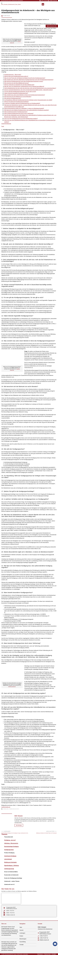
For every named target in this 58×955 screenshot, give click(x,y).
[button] (43, 4)
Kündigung (6, 809)
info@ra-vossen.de (12, 686)
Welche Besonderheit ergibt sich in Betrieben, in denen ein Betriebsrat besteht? (24, 108)
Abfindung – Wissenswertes (11, 843)
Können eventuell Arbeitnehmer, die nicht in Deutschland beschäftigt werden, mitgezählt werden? (28, 89)
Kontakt (21, 944)
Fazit (2, 126)
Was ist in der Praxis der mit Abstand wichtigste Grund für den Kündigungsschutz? (24, 78)
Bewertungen (23, 938)
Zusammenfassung (6, 123)
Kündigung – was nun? (10, 840)
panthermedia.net (5, 807)
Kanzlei (21, 930)
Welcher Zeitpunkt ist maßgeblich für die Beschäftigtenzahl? (19, 84)
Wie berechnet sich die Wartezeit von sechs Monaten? (17, 96)
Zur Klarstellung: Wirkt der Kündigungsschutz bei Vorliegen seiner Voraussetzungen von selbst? (28, 100)
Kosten (21, 936)
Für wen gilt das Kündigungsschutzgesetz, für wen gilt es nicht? (20, 91)
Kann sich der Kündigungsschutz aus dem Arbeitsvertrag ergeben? (21, 118)
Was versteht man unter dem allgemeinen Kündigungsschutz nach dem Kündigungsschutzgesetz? (28, 79)
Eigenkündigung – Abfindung (11, 865)
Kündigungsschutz (9, 849)
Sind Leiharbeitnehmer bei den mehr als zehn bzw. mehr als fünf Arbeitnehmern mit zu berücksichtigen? (30, 88)
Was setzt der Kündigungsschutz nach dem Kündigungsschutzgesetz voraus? (23, 81)
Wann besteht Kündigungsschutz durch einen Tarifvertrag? (18, 113)
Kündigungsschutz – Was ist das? (12, 74)
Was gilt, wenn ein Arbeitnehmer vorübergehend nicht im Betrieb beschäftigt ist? (24, 86)
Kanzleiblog (23, 941)
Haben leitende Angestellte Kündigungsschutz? (16, 93)
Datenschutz (47, 954)
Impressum (40, 954)
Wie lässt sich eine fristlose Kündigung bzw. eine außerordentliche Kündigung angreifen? (26, 110)
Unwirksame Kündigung (10, 855)
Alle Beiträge (19, 825)
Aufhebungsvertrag (9, 868)
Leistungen (22, 933)
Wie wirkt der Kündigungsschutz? (12, 98)
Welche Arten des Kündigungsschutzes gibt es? (16, 76)
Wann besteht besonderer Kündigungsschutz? (15, 111)
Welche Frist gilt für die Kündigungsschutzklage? (16, 101)
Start (21, 927)
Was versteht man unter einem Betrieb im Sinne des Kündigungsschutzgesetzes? (24, 94)
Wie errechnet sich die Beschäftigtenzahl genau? (16, 83)
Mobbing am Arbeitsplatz (10, 862)
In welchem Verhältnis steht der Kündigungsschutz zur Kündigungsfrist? (22, 103)
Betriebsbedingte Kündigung (11, 846)
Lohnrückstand (8, 859)
